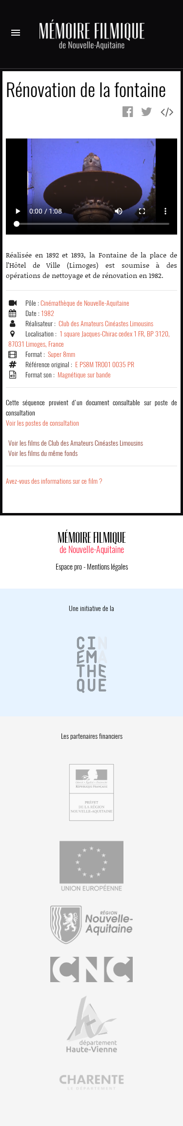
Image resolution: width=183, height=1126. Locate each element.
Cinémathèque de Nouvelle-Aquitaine (85, 303)
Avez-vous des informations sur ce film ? (54, 481)
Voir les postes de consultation (91, 413)
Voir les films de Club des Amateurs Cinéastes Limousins (75, 443)
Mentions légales (107, 567)
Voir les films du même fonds (43, 453)
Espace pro (69, 567)
